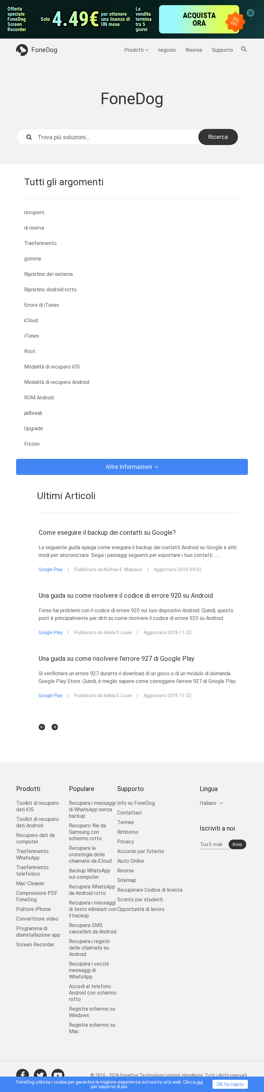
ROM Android (39, 398)
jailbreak (33, 413)
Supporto (222, 50)
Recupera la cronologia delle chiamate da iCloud (90, 854)
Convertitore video (37, 919)
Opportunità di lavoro (141, 909)
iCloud (31, 320)
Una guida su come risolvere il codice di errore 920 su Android (126, 595)
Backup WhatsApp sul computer (89, 874)
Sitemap (126, 880)
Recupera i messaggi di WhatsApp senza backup (92, 809)
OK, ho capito (230, 1084)
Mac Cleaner (30, 883)
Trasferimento (40, 243)
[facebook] (22, 1075)
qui (200, 1082)
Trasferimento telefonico (32, 870)
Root (29, 351)
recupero (34, 212)
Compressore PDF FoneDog (37, 896)
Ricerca (218, 136)
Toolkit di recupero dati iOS (37, 806)
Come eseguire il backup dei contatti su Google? (107, 532)
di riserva (34, 228)
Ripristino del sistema (48, 274)
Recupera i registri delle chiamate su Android (89, 947)
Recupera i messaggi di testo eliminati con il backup (93, 909)
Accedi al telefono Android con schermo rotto (93, 992)
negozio (167, 50)
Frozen (32, 444)
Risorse (193, 50)
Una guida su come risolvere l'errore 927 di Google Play (116, 658)
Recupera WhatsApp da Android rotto (92, 890)
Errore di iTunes (41, 305)
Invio (237, 844)
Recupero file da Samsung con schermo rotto (87, 832)
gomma (32, 259)
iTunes (31, 336)
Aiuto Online (130, 861)
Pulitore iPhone (33, 909)
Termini (125, 822)
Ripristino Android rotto (50, 290)
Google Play (50, 569)
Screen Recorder (35, 945)
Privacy (125, 842)
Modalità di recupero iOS (52, 367)
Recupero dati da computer (35, 838)
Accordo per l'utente (140, 851)
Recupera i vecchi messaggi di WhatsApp (89, 970)
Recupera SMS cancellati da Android (92, 928)
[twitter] (40, 1075)
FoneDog (44, 50)
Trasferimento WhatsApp (32, 854)
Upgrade (33, 428)
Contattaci (129, 813)
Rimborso (127, 832)
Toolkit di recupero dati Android (37, 822)
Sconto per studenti (140, 899)
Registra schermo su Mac (92, 1028)
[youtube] (58, 1075)
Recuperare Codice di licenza (150, 890)
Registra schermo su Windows (92, 1012)
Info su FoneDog (136, 803)
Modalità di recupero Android (56, 382)
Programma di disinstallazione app (38, 931)
